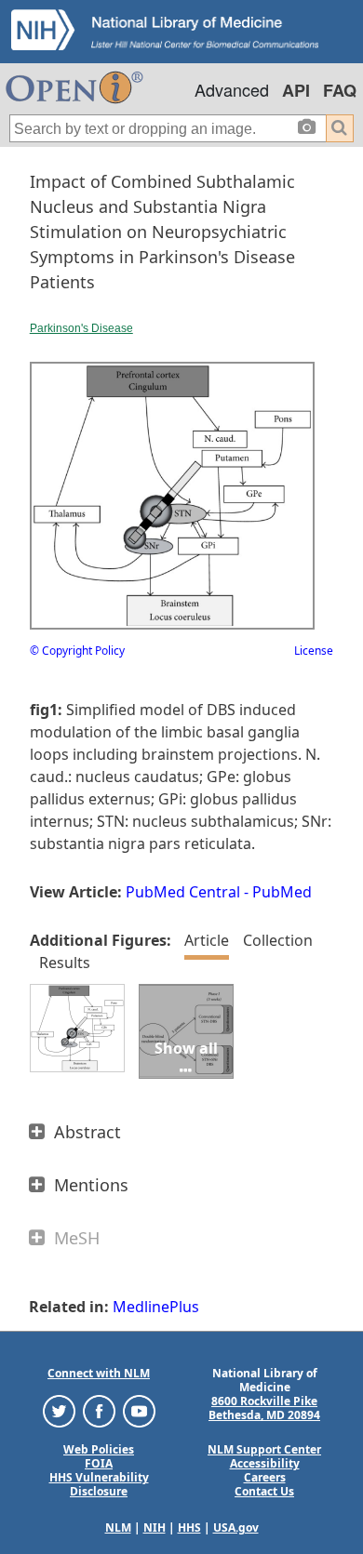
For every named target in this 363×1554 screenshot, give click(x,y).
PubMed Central (183, 892)
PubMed (282, 892)
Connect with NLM (98, 1373)
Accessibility (265, 1463)
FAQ (339, 90)
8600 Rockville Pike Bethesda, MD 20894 (264, 1408)
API (296, 90)
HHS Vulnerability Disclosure (99, 1484)
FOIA (99, 1463)
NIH (154, 1527)
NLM (118, 1527)
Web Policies (98, 1449)
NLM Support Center (264, 1449)
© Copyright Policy (77, 650)
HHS (189, 1527)
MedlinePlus (156, 1306)
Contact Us (264, 1491)
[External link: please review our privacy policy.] (59, 1410)
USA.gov (236, 1527)
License (313, 650)
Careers (265, 1477)
